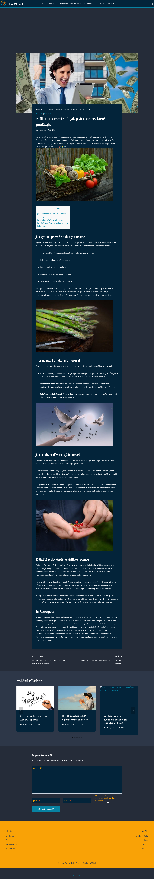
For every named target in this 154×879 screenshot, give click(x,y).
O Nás (101, 3)
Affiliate (39, 114)
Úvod (42, 3)
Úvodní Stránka (141, 836)
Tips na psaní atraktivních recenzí (50, 217)
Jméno (36, 801)
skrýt (58, 209)
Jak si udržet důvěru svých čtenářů (50, 220)
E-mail (67, 801)
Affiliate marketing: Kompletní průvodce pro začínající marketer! (115, 720)
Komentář (38, 768)
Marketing (48, 114)
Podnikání (64, 3)
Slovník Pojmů (76, 3)
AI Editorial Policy (77, 876)
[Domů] (37, 109)
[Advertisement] (77, 25)
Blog (146, 840)
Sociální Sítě (11, 848)
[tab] (72, 737)
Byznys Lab (42, 130)
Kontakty (110, 3)
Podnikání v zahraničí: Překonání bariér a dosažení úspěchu (101, 660)
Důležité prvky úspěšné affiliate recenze (52, 223)
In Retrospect (42, 226)
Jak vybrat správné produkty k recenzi (51, 214)
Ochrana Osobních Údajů (86, 863)
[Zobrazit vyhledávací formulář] (152, 4)
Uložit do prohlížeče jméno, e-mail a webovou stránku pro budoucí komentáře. (108, 798)
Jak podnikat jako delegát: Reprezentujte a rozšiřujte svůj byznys (49, 660)
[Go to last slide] (21, 710)
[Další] (133, 710)
